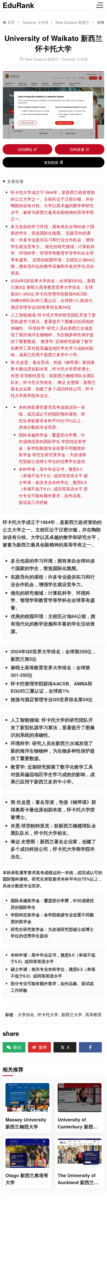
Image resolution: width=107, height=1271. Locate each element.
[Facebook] (90, 1047)
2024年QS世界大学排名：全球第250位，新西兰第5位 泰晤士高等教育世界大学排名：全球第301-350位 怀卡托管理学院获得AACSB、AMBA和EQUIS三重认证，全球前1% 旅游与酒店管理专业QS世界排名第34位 (53, 294)
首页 (10, 22)
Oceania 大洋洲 (35, 22)
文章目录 (15, 181)
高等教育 (93, 1014)
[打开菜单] (100, 5)
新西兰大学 (71, 1014)
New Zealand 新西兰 (72, 22)
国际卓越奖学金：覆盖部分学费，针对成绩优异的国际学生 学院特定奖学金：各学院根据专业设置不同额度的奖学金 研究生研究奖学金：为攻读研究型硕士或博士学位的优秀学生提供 (52, 448)
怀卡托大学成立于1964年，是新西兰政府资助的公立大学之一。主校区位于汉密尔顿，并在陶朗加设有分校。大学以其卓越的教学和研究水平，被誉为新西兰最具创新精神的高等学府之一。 (53, 205)
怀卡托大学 (47, 1014)
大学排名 (26, 1014)
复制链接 (51, 162)
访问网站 (25, 149)
